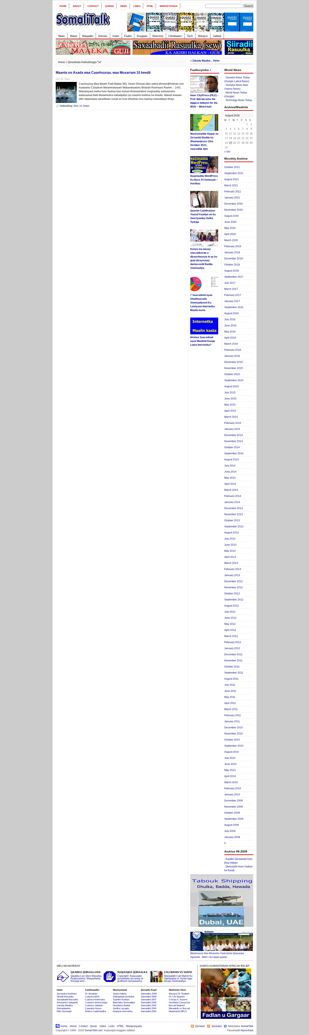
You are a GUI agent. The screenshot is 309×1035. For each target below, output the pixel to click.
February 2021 (232, 191)
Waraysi (203, 36)
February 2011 (232, 715)
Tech (190, 36)
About (77, 6)
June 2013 (230, 544)
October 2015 (232, 374)
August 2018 (231, 270)
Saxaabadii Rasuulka (67, 999)
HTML (150, 6)
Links (136, 6)
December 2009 (233, 800)
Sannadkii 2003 (148, 1011)
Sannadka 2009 (149, 993)
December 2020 (233, 203)
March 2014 (231, 490)
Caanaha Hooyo (93, 1008)
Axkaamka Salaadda (67, 1002)
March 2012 (231, 636)
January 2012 (232, 648)
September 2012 (233, 599)
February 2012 (232, 642)
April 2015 (230, 410)
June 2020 (230, 222)
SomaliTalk (247, 1026)
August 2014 (231, 459)
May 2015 (230, 404)
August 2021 (231, 179)
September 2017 (233, 276)
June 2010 (230, 764)
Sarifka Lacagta (121, 1008)
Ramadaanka (63, 1008)
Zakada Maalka (65, 1005)
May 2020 (230, 228)
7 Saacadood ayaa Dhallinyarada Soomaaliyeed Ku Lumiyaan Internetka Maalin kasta (202, 303)
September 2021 (233, 173)
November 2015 (233, 368)
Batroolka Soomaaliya (124, 1002)
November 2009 (233, 806)
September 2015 (233, 380)
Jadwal (217, 36)
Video (123, 6)
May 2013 (230, 550)
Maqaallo (87, 36)
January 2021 (232, 197)
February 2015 (232, 423)
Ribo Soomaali (64, 1011)
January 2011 (232, 721)
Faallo (128, 36)
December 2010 (233, 727)
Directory (157, 36)
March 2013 (231, 563)
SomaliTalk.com (94, 1030)
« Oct (227, 151)
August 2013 (231, 532)
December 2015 (233, 362)
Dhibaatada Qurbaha (123, 996)
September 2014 (233, 453)
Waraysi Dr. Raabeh (179, 993)
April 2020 (230, 234)
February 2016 (232, 349)
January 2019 (232, 252)
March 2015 (231, 416)
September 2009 (233, 818)
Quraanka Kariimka (67, 993)
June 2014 (230, 471)
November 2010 (233, 733)
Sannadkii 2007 (148, 999)
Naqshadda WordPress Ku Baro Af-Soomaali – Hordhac (204, 180)
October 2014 (232, 447)
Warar (73, 36)
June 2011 (230, 691)
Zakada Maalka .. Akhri (205, 60)
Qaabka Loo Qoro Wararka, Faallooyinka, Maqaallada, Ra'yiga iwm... (86, 976)
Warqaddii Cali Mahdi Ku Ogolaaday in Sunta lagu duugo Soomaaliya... (178, 976)
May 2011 (229, 697)
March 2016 (231, 343)
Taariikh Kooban (121, 999)
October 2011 (232, 666)
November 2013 (233, 514)
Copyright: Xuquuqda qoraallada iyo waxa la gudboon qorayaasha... (132, 976)
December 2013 (233, 508)
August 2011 (231, 678)
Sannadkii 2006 (148, 1002)
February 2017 (232, 295)
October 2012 (232, 593)
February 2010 (232, 788)
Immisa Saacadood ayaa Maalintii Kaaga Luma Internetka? (202, 341)
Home (62, 6)
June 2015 (230, 398)
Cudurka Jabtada (94, 1005)
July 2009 (229, 831)
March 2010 (231, 782)
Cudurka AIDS (92, 996)
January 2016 (232, 356)
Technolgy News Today (239, 100)
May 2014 (230, 477)
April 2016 (230, 337)
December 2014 (233, 435)
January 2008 (232, 837)
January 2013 (232, 575)
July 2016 (229, 319)
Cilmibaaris (175, 36)
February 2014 (232, 496)
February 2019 (232, 246)
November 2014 (233, 441)
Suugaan (142, 36)
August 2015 (231, 386)
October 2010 (232, 739)
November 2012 (233, 587)
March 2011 (231, 709)
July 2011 (229, 684)
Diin (76, 105)
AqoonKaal (246, 1030)
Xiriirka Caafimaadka (95, 1011)
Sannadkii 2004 (148, 1008)
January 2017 (232, 301)
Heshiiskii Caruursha (179, 1002)
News (61, 36)
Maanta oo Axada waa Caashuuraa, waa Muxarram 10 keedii (103, 72)
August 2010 (231, 751)
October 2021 (232, 167)
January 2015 (232, 429)
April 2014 (230, 483)
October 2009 (232, 812)
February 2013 (232, 569)
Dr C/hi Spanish (177, 996)
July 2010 (229, 758)
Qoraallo (200, 1026)
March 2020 (231, 240)
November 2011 (233, 660)
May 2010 (230, 770)
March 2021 (231, 185)
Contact (93, 6)
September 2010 (233, 745)
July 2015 (229, 392)
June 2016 (230, 325)
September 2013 (233, 526)
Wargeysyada (168, 6)
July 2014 (229, 465)
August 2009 (231, 825)
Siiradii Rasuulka (65, 996)
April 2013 (230, 557)
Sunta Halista (119, 993)
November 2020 (233, 209)
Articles (102, 36)
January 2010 (232, 794)
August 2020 (231, 215)
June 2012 (230, 617)
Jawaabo (216, 1026)
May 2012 (230, 624)
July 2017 (229, 282)
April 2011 (230, 703)
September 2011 (233, 672)
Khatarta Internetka (122, 1011)
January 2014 (232, 502)
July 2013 (229, 538)
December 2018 (233, 258)
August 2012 (231, 605)
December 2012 (233, 581)
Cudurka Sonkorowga (96, 1002)
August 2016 (231, 313)
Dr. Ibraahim (91, 993)
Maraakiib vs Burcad (179, 1008)
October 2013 (232, 520)
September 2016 (233, 307)
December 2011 (233, 654)
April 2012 (230, 630)
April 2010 (230, 776)
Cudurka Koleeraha (95, 999)
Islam (115, 36)
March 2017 (231, 289)
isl (80, 105)
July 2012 (229, 611)
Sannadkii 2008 (148, 996)
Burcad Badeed (177, 1005)
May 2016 (230, 331)
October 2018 (232, 264)
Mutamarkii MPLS (178, 1011)
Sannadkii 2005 (148, 1005)
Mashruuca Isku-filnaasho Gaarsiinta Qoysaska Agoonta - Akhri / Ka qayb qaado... (217, 955)
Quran (109, 6)
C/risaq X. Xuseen (178, 999)
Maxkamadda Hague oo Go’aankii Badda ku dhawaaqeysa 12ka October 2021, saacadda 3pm (204, 141)
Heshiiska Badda (121, 1005)
